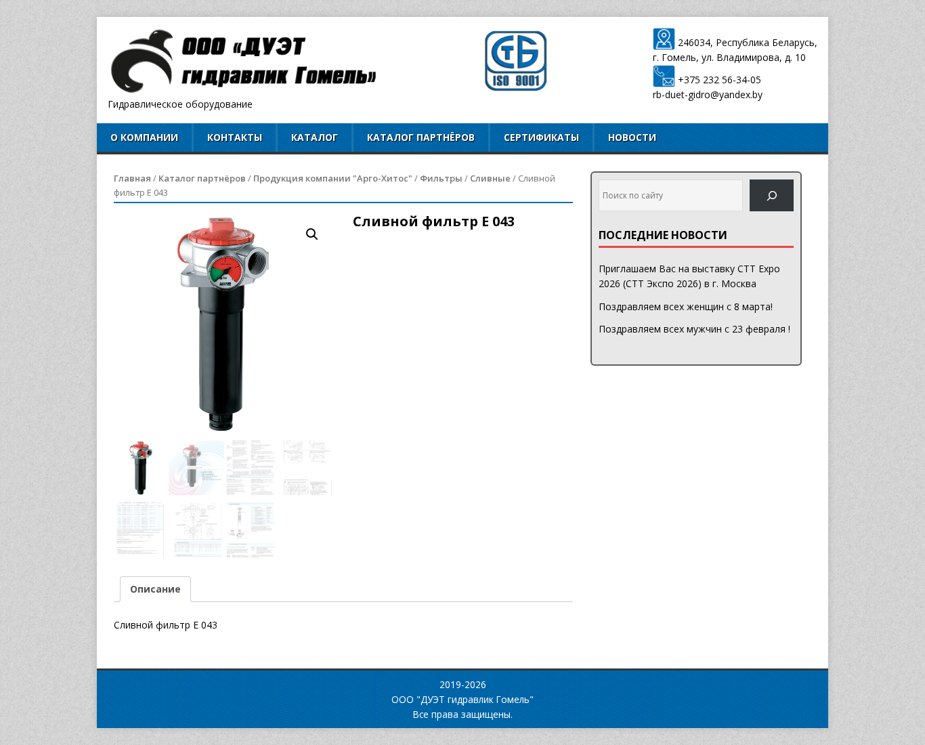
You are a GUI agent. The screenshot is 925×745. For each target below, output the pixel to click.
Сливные (490, 178)
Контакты (234, 137)
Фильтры (441, 178)
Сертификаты (541, 137)
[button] (312, 234)
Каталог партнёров (421, 137)
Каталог (314, 137)
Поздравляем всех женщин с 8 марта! (686, 306)
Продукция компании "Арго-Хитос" (332, 178)
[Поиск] (772, 195)
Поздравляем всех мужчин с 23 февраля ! (694, 328)
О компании (144, 137)
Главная (132, 178)
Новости (632, 137)
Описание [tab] (155, 588)
